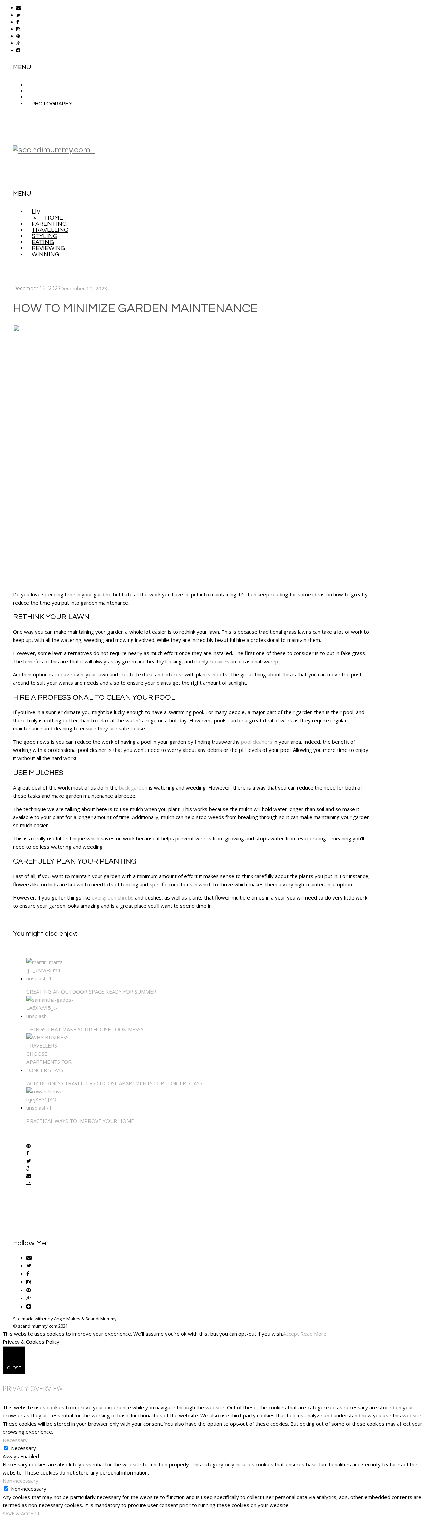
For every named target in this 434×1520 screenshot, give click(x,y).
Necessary (23, 1448)
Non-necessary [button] (20, 1480)
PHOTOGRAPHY (52, 103)
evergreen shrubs (113, 897)
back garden (133, 787)
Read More (313, 1333)
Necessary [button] (15, 1439)
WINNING (45, 254)
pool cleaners (256, 741)
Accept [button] (291, 1333)
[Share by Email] (28, 1176)
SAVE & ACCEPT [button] (21, 1513)
